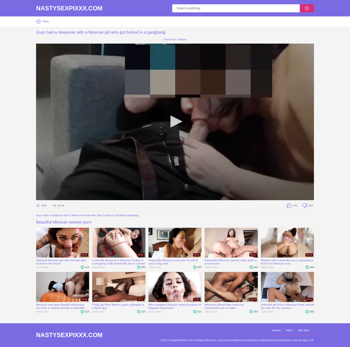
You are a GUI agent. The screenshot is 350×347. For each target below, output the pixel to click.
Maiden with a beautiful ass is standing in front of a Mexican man (287, 262)
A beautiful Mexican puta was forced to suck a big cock (173, 262)
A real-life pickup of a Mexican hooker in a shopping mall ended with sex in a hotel (118, 262)
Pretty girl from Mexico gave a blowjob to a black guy (118, 306)
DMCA (289, 330)
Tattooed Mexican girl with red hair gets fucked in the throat (61, 262)
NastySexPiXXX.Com (69, 8)
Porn (46, 21)
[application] (175, 122)
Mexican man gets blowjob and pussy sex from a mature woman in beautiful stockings (60, 306)
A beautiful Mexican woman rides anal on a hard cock (231, 262)
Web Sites (303, 330)
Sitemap (276, 330)
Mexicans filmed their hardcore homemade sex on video (224, 306)
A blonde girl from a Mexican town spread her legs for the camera (287, 306)
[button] (175, 121)
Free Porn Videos (175, 39)
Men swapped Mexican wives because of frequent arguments (174, 306)
